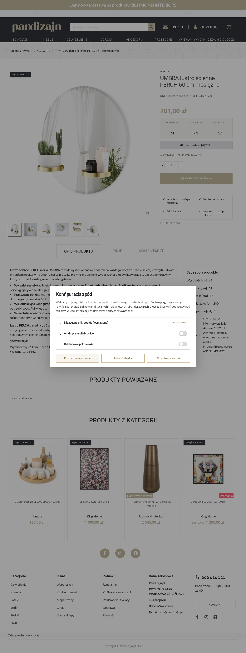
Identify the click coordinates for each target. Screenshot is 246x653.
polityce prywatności (119, 310)
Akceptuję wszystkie (168, 358)
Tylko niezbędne (123, 358)
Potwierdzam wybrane (77, 358)
